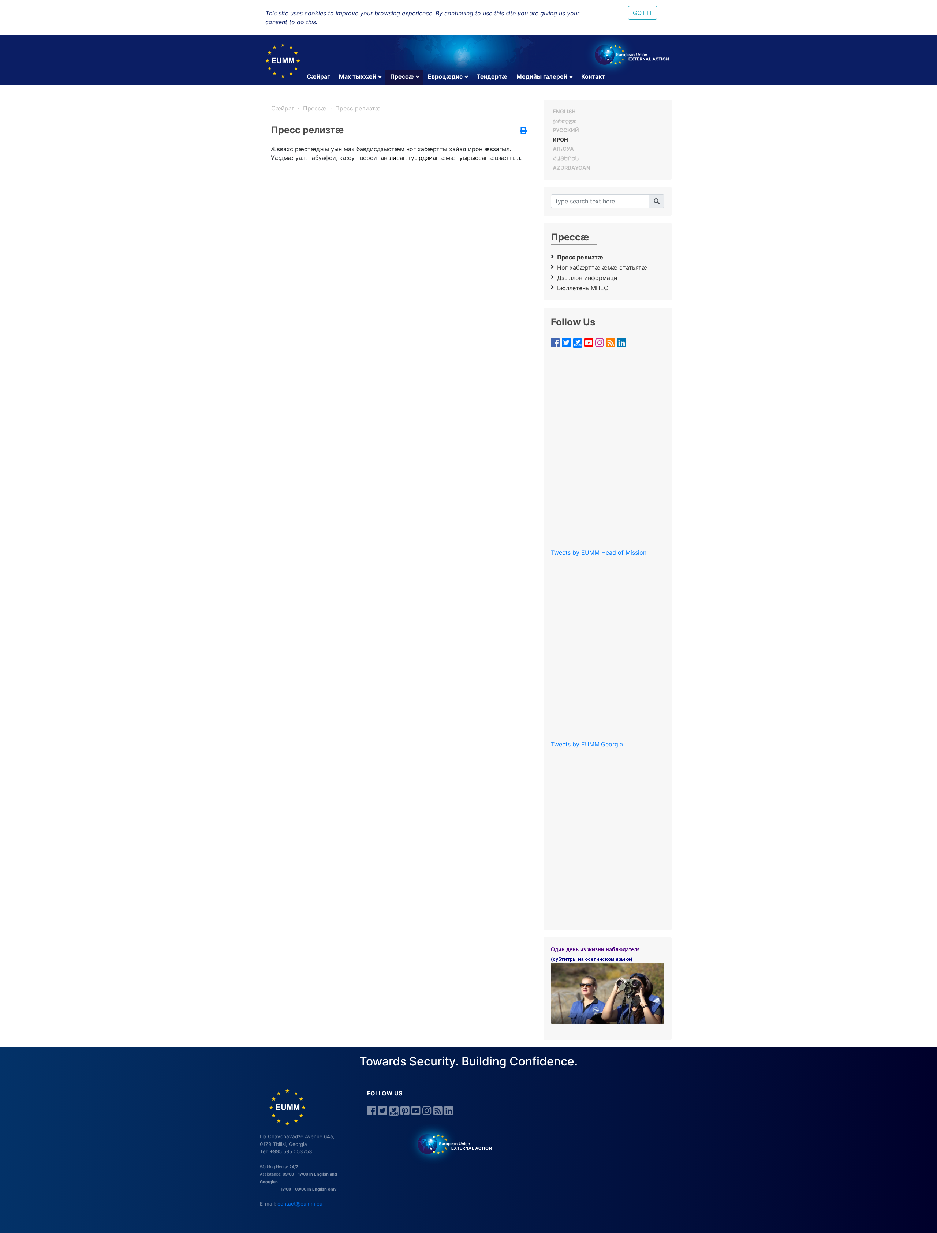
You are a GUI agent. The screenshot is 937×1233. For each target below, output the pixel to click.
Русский (566, 130)
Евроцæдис (445, 76)
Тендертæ (492, 76)
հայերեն (566, 158)
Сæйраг (318, 76)
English (564, 111)
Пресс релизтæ (358, 108)
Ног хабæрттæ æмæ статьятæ (602, 267)
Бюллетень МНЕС (582, 288)
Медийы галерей (541, 76)
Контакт (593, 76)
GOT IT (642, 12)
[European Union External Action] (450, 1143)
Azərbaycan (571, 168)
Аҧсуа (563, 149)
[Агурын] (656, 201)
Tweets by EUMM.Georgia (587, 744)
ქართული (564, 121)
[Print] (523, 131)
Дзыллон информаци (587, 277)
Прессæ (402, 76)
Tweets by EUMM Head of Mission (598, 552)
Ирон (560, 139)
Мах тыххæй (357, 76)
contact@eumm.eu (299, 1204)
